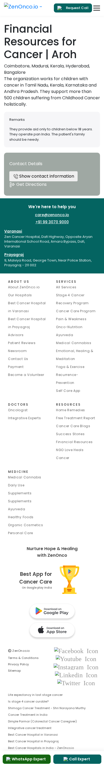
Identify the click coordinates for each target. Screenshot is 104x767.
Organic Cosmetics (25, 525)
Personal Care (20, 533)
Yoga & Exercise (70, 367)
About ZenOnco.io (24, 287)
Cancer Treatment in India (27, 715)
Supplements (20, 501)
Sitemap (14, 671)
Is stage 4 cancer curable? (28, 701)
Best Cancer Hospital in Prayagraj (33, 741)
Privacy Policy (18, 664)
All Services (66, 287)
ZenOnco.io (19, 651)
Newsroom (17, 351)
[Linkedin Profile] (76, 674)
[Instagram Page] (76, 666)
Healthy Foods (21, 517)
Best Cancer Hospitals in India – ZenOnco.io (41, 748)
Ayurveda (64, 335)
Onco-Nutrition (69, 327)
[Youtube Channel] (76, 658)
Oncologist (18, 410)
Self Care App (68, 390)
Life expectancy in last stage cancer (35, 695)
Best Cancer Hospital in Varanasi (33, 734)
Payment (16, 367)
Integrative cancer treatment (29, 728)
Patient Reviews (22, 343)
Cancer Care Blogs (73, 426)
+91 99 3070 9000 (52, 222)
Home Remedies (70, 410)
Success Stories (70, 434)
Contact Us (18, 359)
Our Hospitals (20, 295)
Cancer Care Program (75, 311)
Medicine (18, 471)
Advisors (16, 335)
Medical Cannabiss (73, 343)
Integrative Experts (24, 418)
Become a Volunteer (26, 374)
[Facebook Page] (76, 650)
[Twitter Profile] (76, 682)
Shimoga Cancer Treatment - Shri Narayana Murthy (47, 708)
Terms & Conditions (23, 658)
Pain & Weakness (71, 319)
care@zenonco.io (52, 214)
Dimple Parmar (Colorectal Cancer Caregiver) (42, 721)
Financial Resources (74, 442)
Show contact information (46, 176)
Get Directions (31, 184)
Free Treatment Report (75, 418)
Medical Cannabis (24, 477)
